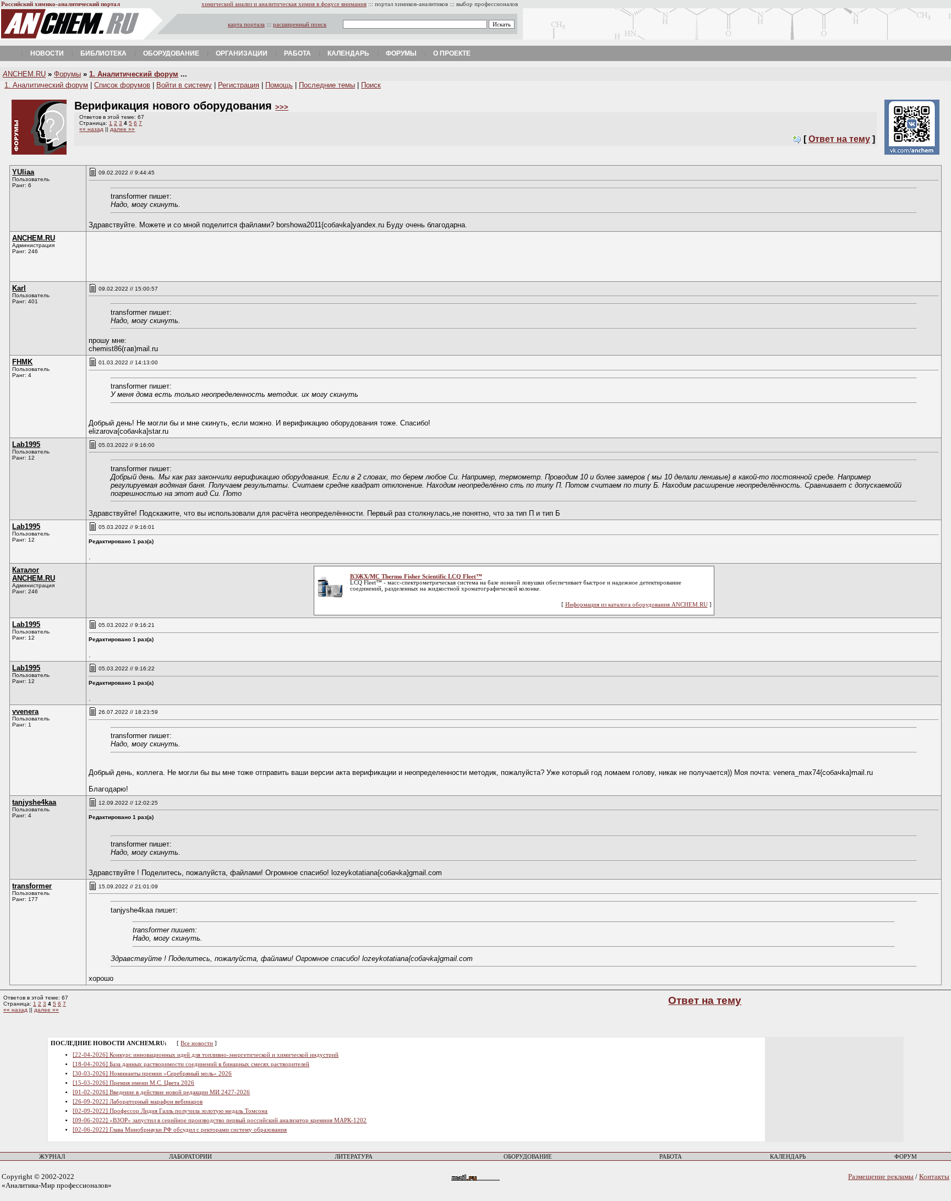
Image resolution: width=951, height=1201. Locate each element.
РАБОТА (670, 1157)
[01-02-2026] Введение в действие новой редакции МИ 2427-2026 (161, 1092)
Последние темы (327, 85)
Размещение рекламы (881, 1176)
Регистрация (238, 85)
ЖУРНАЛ (52, 1157)
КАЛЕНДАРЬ (788, 1157)
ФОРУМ (905, 1157)
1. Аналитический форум (133, 74)
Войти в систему (184, 85)
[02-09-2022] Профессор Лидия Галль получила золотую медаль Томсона (170, 1111)
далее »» (122, 129)
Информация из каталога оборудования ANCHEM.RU (636, 605)
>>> (281, 107)
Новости (47, 53)
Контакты (934, 1176)
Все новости (197, 1043)
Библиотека (103, 53)
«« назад (91, 129)
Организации (241, 53)
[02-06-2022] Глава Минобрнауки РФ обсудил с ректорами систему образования (180, 1130)
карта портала (246, 24)
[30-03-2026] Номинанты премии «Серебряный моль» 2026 (152, 1074)
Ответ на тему (839, 139)
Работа (297, 53)
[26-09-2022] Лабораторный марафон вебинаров (138, 1102)
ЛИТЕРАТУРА (354, 1157)
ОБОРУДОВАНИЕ (528, 1157)
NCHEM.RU (24, 74)
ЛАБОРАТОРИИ (190, 1157)
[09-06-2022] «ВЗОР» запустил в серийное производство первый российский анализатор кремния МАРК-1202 (220, 1120)
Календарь (348, 53)
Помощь (279, 85)
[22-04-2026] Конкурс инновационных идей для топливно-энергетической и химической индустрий (205, 1055)
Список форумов (122, 85)
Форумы (401, 53)
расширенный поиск (299, 24)
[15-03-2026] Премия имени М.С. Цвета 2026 (133, 1083)
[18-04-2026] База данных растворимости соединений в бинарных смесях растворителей (191, 1064)
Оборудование (171, 53)
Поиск (371, 85)
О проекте (452, 53)
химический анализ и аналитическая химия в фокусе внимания (284, 4)
